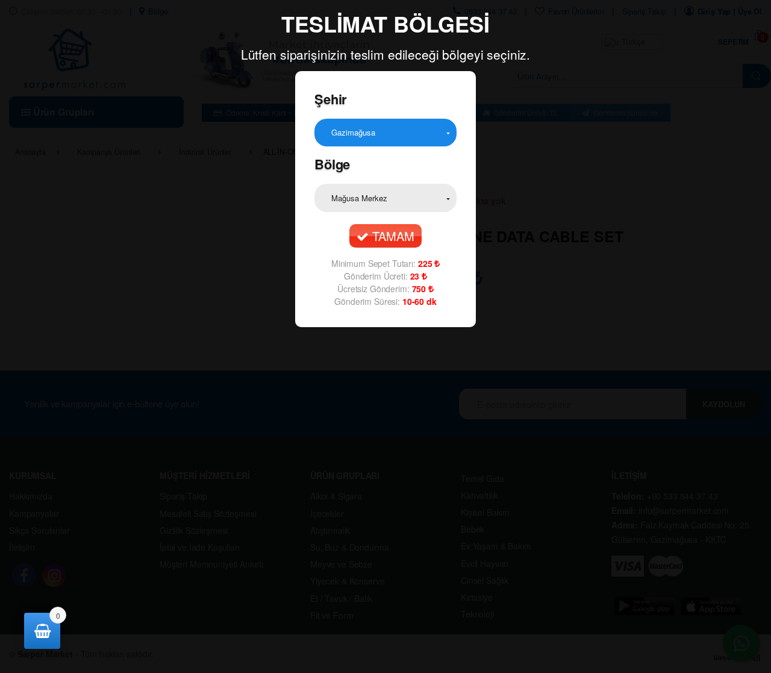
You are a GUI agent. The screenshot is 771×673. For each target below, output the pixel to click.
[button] (385, 132)
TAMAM (391, 236)
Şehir (330, 98)
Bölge (332, 163)
